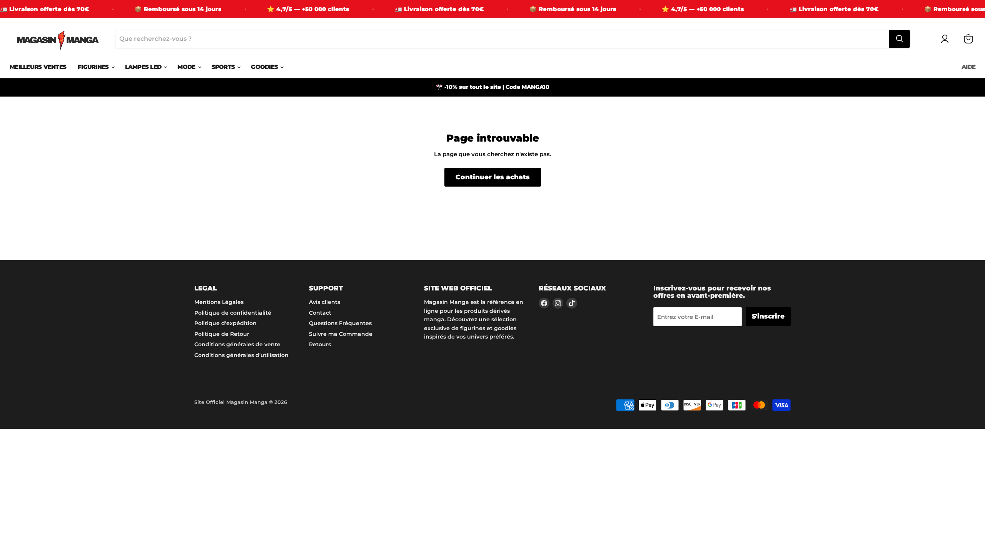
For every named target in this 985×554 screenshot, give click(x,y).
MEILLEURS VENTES (38, 66)
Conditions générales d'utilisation (241, 355)
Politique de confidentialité (232, 312)
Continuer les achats (493, 177)
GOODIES (265, 66)
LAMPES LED (144, 66)
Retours (320, 344)
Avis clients (324, 302)
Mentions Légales (219, 302)
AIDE (968, 66)
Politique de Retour (221, 333)
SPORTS (224, 66)
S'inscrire (768, 316)
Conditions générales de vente (237, 344)
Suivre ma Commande (340, 333)
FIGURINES (94, 66)
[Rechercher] (899, 39)
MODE (187, 66)
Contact (320, 312)
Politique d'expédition (225, 323)
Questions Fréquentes (340, 323)
